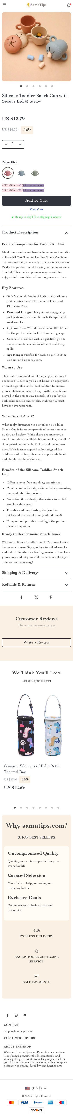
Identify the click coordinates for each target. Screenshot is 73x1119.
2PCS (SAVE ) (12, 185)
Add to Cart (37, 201)
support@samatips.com (18, 1031)
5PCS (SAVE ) (12, 190)
